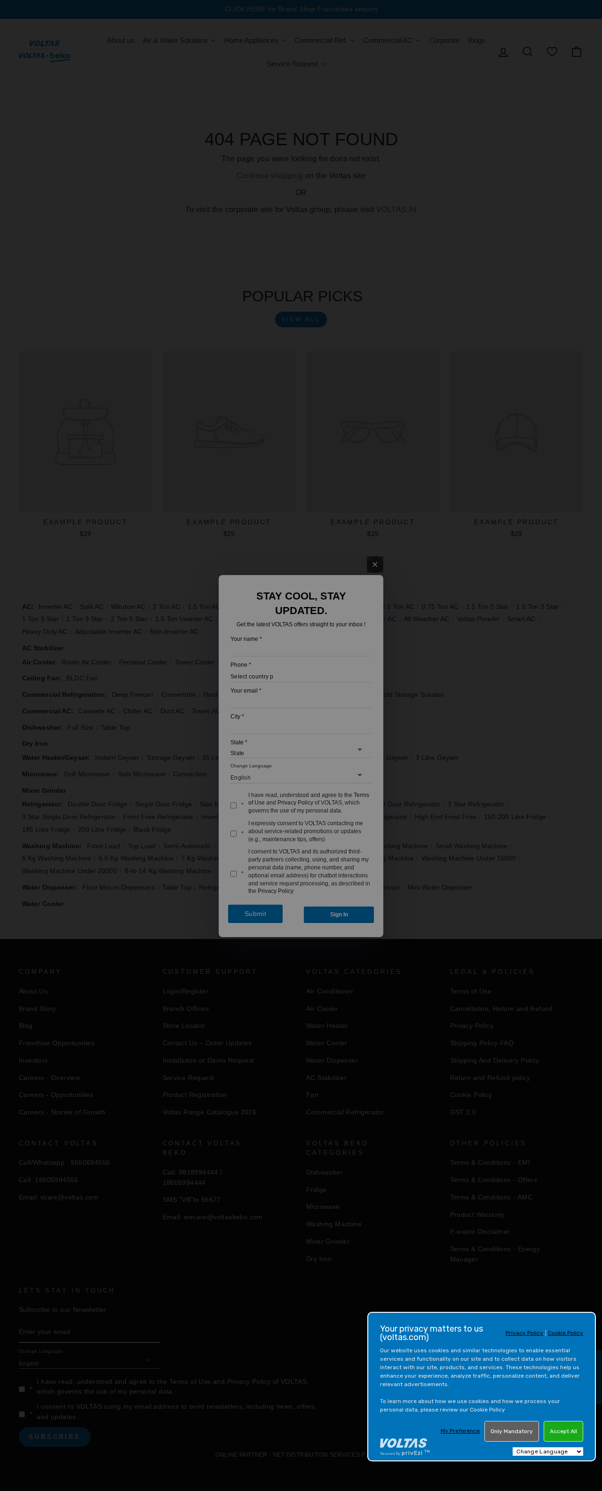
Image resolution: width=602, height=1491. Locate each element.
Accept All (563, 1431)
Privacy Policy (524, 1333)
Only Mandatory (512, 1431)
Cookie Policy (565, 1333)
